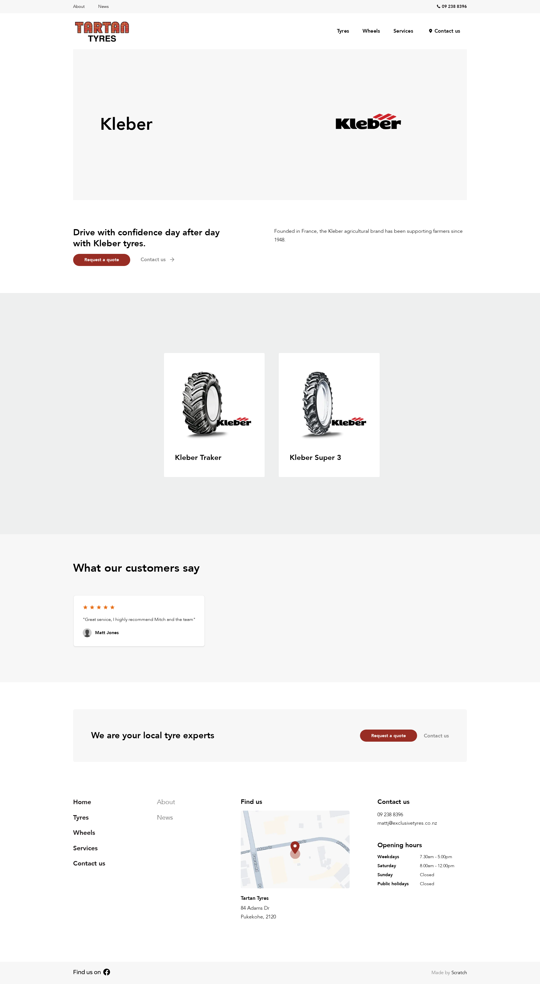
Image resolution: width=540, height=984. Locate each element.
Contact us (447, 31)
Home (82, 802)
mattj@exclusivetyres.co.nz (407, 823)
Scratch (459, 972)
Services (403, 31)
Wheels (371, 31)
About (79, 6)
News (103, 6)
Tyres (343, 31)
